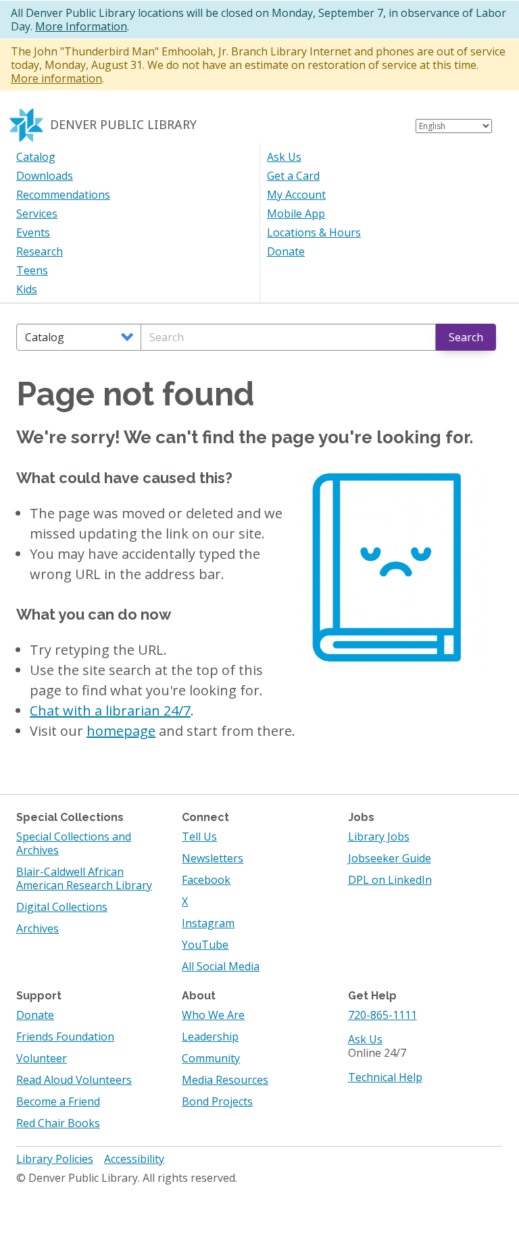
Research (39, 251)
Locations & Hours (314, 232)
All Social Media (221, 966)
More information (56, 78)
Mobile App (296, 213)
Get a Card (293, 175)
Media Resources (225, 1079)
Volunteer (41, 1058)
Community (211, 1058)
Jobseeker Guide (389, 858)
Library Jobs (379, 836)
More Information (81, 26)
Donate (286, 251)
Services (36, 213)
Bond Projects (217, 1101)
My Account (296, 194)
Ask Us (284, 157)
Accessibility (134, 1158)
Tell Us (199, 836)
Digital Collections (61, 906)
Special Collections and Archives (73, 843)
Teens (32, 270)
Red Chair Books (58, 1123)
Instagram (208, 923)
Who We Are (213, 1014)
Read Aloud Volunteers (74, 1079)
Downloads (44, 175)
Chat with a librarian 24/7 (110, 710)
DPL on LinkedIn (390, 879)
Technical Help (385, 1077)
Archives (37, 928)
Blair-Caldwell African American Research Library (84, 878)
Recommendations (63, 194)
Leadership (210, 1036)
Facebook (206, 879)
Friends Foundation (65, 1036)
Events (33, 232)
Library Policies (54, 1158)
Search (466, 337)
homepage (120, 731)
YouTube (205, 944)
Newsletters (212, 858)
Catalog (35, 157)
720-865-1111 (382, 1014)
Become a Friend (58, 1101)
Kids (26, 289)
